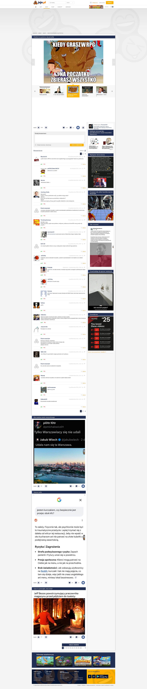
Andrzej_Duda (45, 192)
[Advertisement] (73, 110)
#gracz (107, 126)
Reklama (76, 674)
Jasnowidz (44, 327)
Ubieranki (68, 6)
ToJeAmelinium (46, 220)
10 (80, 648)
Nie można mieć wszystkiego (44, 417)
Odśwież (82, 150)
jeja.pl (35, 33)
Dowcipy (60, 6)
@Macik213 (50, 170)
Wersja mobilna (37, 673)
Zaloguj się (94, 2)
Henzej (43, 375)
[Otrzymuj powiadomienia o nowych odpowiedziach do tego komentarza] (85, 168)
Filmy (52, 6)
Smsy (35, 676)
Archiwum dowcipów (38, 677)
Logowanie (62, 675)
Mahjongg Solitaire (37, 680)
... (83, 648)
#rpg (97, 128)
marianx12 (50, 232)
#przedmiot (108, 127)
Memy (46, 6)
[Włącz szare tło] (111, 6)
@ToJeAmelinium (51, 234)
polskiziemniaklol (53, 168)
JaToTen (43, 255)
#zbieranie (102, 126)
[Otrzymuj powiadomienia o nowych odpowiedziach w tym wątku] (85, 156)
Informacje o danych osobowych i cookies (78, 679)
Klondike (48, 677)
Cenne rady (38, 492)
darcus (43, 180)
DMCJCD (43, 352)
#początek (96, 127)
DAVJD (43, 244)
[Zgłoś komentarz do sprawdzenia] (83, 156)
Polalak (49, 267)
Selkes (43, 303)
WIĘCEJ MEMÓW (74, 645)
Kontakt (75, 673)
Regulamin (76, 676)
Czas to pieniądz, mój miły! (43, 589)
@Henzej (49, 389)
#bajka (98, 126)
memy (40, 33)
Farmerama (48, 673)
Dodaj (110, 2)
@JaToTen (49, 269)
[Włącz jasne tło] (110, 6)
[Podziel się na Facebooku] (78, 127)
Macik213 (44, 156)
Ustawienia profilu (63, 678)
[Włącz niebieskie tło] (112, 6)
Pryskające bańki (37, 678)
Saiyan (49, 291)
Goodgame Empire (50, 678)
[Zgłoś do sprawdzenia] (83, 127)
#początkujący (102, 127)
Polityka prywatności (78, 677)
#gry (95, 128)
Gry (41, 6)
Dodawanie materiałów (64, 677)
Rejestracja (62, 674)
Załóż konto (102, 2)
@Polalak (49, 281)
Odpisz (84, 164)
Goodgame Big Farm (50, 680)
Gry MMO (49, 671)
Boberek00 (44, 399)
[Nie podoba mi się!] (48, 127)
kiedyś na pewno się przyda (55, 33)
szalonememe (51, 387)
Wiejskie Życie (49, 676)
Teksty (35, 674)
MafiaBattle (48, 674)
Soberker (43, 315)
